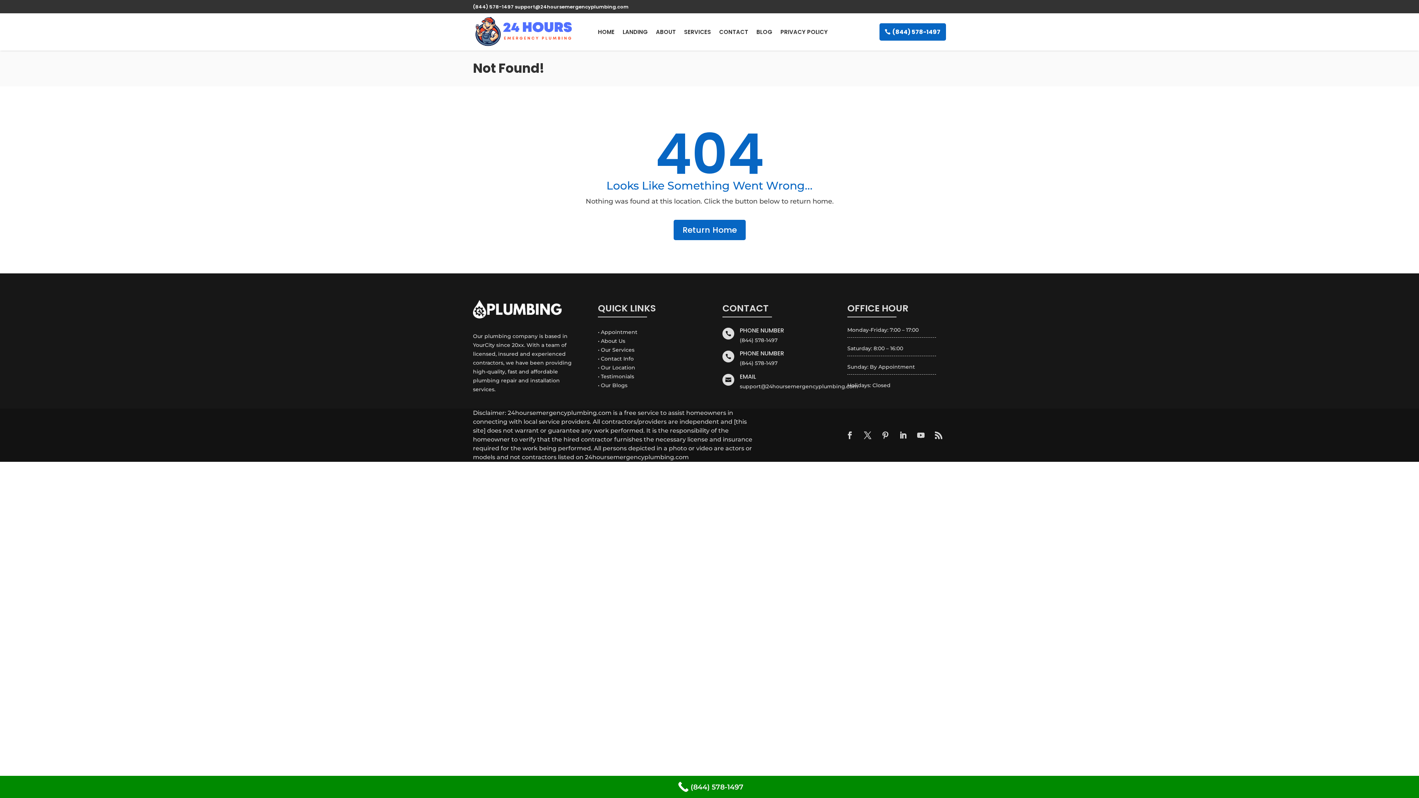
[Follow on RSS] (938, 435)
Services (697, 32)
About (666, 32)
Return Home (710, 230)
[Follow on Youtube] (920, 435)
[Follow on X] (867, 435)
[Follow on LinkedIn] (903, 435)
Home (606, 32)
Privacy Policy (804, 32)
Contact (733, 32)
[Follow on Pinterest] (885, 435)
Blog (764, 32)
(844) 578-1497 (916, 32)
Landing (635, 32)
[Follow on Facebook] (850, 435)
